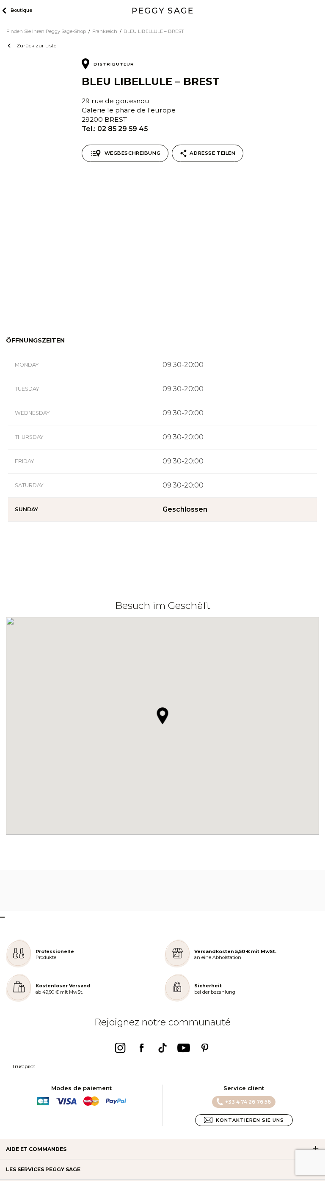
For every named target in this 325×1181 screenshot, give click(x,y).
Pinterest (204, 1047)
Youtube (183, 1047)
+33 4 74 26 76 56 (248, 1102)
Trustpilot (24, 1066)
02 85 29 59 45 (122, 129)
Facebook (141, 1047)
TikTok (162, 1047)
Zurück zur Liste (36, 45)
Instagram (120, 1047)
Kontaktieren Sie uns (250, 1120)
